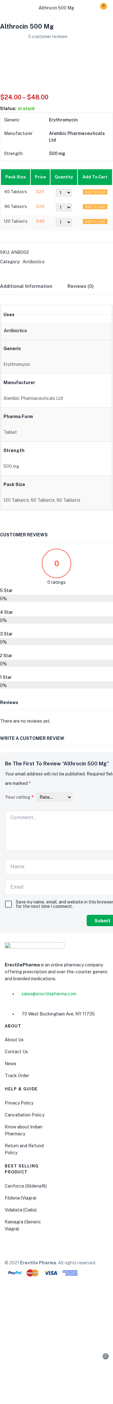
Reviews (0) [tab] (80, 286)
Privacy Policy (19, 1102)
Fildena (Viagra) (20, 1197)
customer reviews (47, 36)
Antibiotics (34, 261)
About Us (14, 1039)
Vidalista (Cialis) (21, 1209)
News (10, 1063)
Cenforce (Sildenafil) (26, 1186)
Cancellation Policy (24, 1114)
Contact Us (16, 1051)
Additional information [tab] (26, 286)
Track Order (17, 1075)
